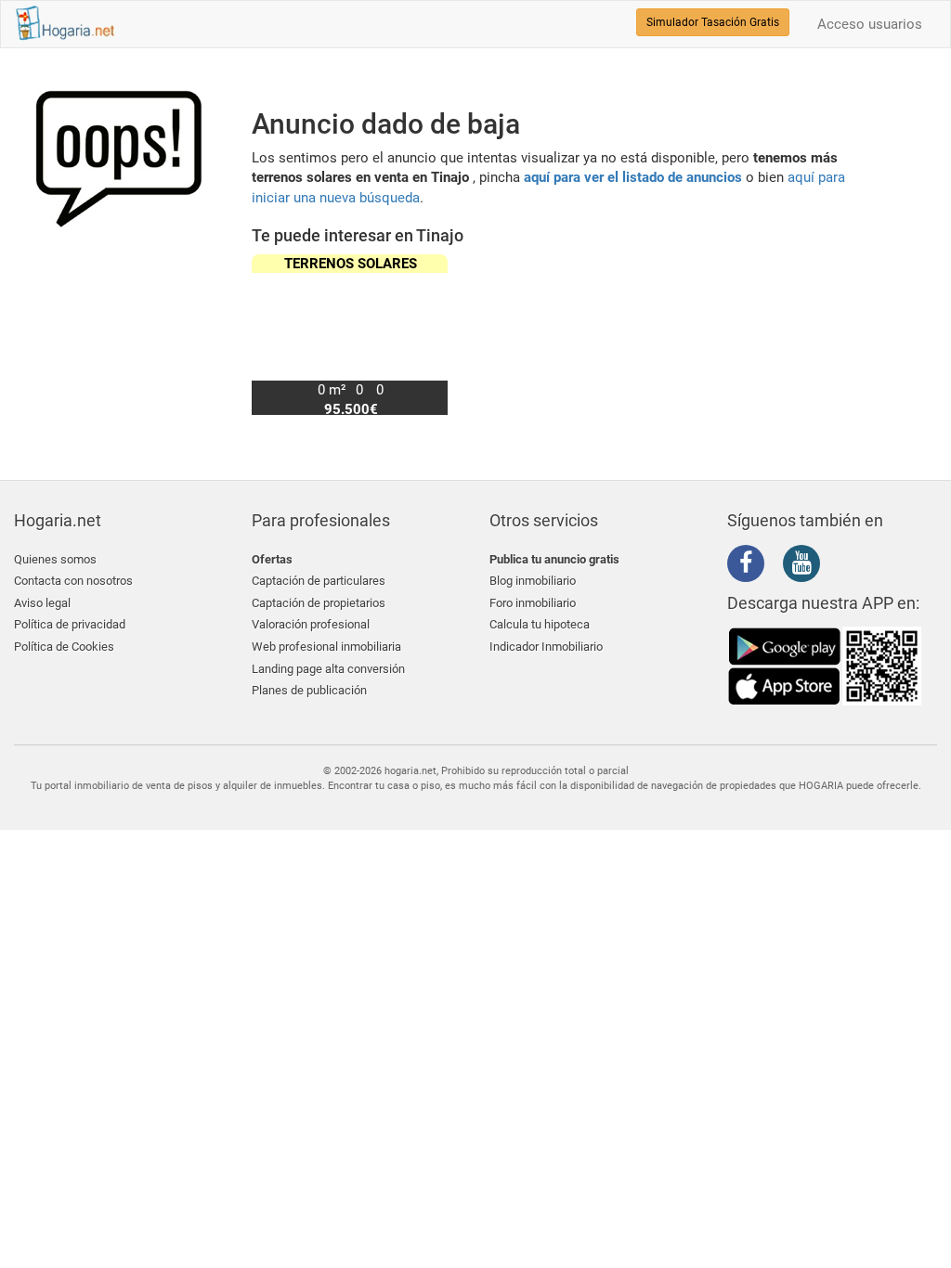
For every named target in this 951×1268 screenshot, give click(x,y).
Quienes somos (55, 559)
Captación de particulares (318, 581)
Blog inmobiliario (532, 581)
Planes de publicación (309, 690)
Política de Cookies (64, 646)
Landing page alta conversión (328, 669)
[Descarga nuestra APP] (824, 665)
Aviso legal (42, 603)
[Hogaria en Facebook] (750, 566)
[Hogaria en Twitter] (778, 564)
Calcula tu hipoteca (539, 624)
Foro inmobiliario (532, 603)
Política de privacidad (69, 624)
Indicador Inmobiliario (546, 646)
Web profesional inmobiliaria (326, 646)
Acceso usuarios (869, 24)
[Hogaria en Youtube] (806, 566)
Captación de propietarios (318, 603)
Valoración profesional (311, 624)
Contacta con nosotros (73, 581)
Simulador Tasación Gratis (712, 22)
